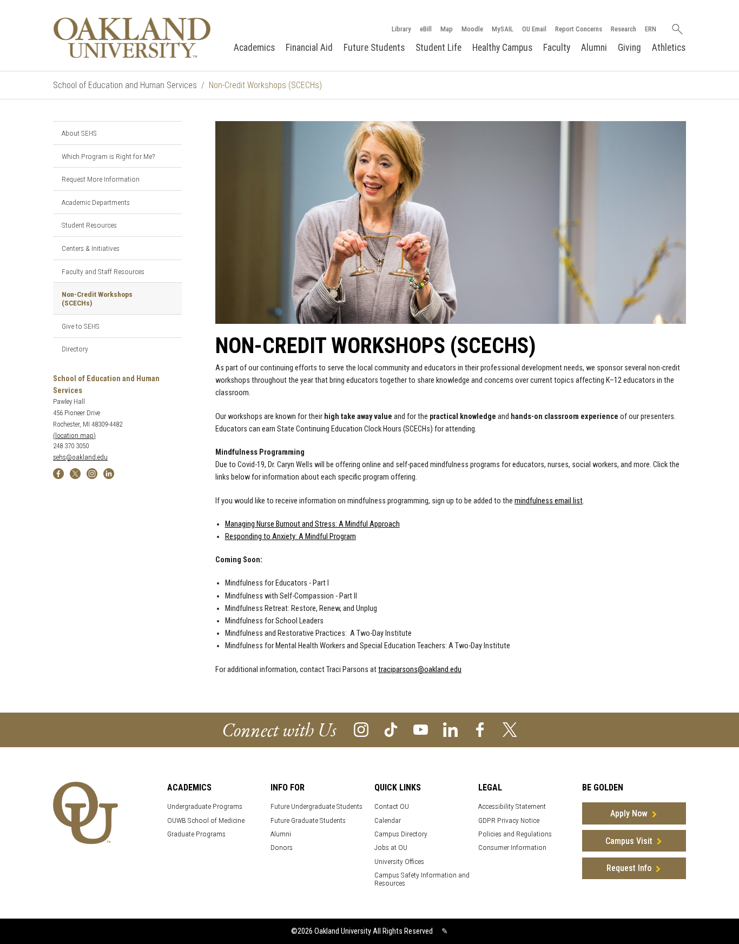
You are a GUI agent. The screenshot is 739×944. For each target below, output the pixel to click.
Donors (281, 847)
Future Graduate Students (308, 820)
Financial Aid (309, 47)
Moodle (472, 29)
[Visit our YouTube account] (420, 729)
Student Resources (89, 225)
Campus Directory (400, 834)
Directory (75, 348)
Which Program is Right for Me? (108, 156)
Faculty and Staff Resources (103, 271)
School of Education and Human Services (125, 85)
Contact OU (391, 806)
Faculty (556, 47)
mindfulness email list (548, 501)
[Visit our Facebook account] (480, 729)
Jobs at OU (390, 847)
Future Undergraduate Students (316, 806)
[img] (58, 473)
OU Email (534, 29)
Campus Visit (628, 841)
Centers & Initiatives (91, 248)
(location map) (74, 435)
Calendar (387, 820)
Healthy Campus (502, 47)
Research (623, 29)
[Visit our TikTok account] (391, 729)
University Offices (399, 861)
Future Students (374, 47)
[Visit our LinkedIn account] (450, 729)
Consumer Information (512, 847)
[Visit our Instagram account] (361, 729)
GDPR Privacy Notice (508, 820)
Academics (254, 47)
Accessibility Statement (512, 806)
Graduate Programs (196, 834)
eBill (426, 29)
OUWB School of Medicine (206, 820)
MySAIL (502, 29)
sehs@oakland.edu (80, 457)
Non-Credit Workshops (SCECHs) (97, 298)
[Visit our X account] (510, 729)
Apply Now (629, 813)
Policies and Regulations (515, 834)
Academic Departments (96, 202)
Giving (629, 47)
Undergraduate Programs (204, 806)
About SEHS (79, 133)
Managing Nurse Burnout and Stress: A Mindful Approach (312, 524)
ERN (650, 29)
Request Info (628, 868)
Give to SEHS (81, 326)
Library (401, 29)
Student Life (438, 47)
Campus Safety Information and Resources (422, 879)
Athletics (668, 47)
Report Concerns (578, 29)
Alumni (594, 47)
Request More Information (101, 179)
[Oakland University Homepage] (132, 37)
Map (446, 29)
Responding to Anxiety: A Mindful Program (290, 536)
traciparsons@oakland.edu (419, 669)
